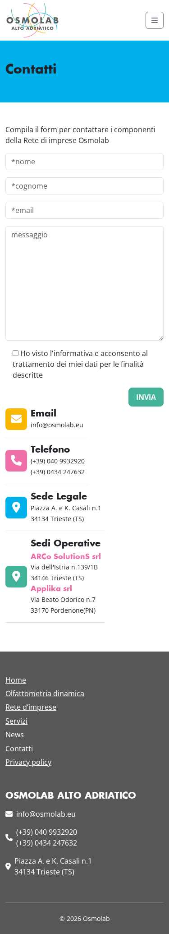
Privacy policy (28, 762)
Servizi (16, 721)
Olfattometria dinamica (44, 693)
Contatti (19, 749)
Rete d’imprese (30, 707)
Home (15, 680)
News (14, 735)
